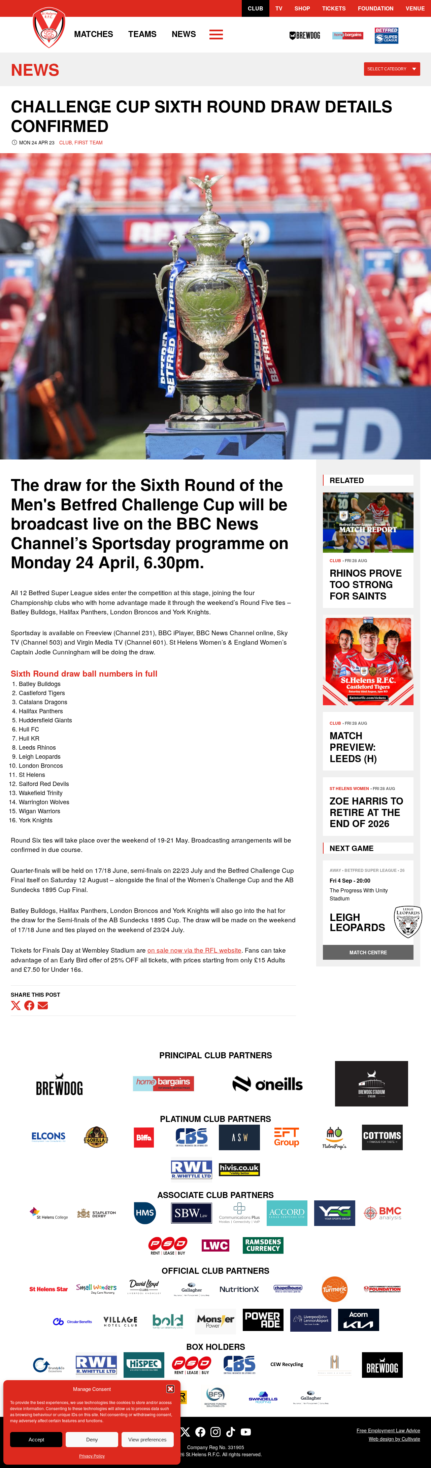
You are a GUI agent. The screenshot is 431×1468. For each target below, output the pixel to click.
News (184, 33)
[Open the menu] (216, 36)
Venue (415, 8)
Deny (92, 1439)
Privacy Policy (92, 1456)
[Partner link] (59, 1083)
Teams (142, 33)
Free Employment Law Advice (388, 1430)
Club (255, 8)
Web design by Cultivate (394, 1438)
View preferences (147, 1439)
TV (279, 8)
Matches (93, 33)
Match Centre (368, 952)
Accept (36, 1439)
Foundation (376, 8)
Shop (302, 8)
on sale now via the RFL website (194, 949)
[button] (170, 1389)
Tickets (334, 8)
